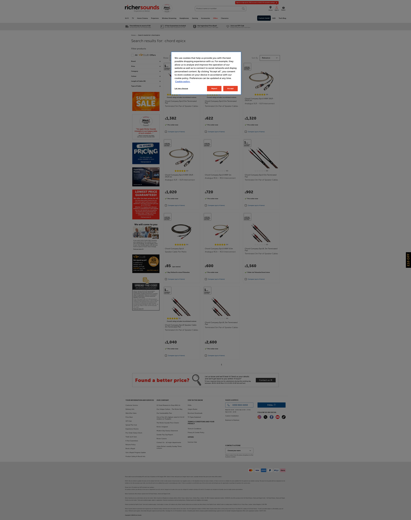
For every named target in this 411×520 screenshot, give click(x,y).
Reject (214, 88)
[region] (206, 73)
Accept (230, 88)
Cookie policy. (182, 81)
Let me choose (181, 88)
